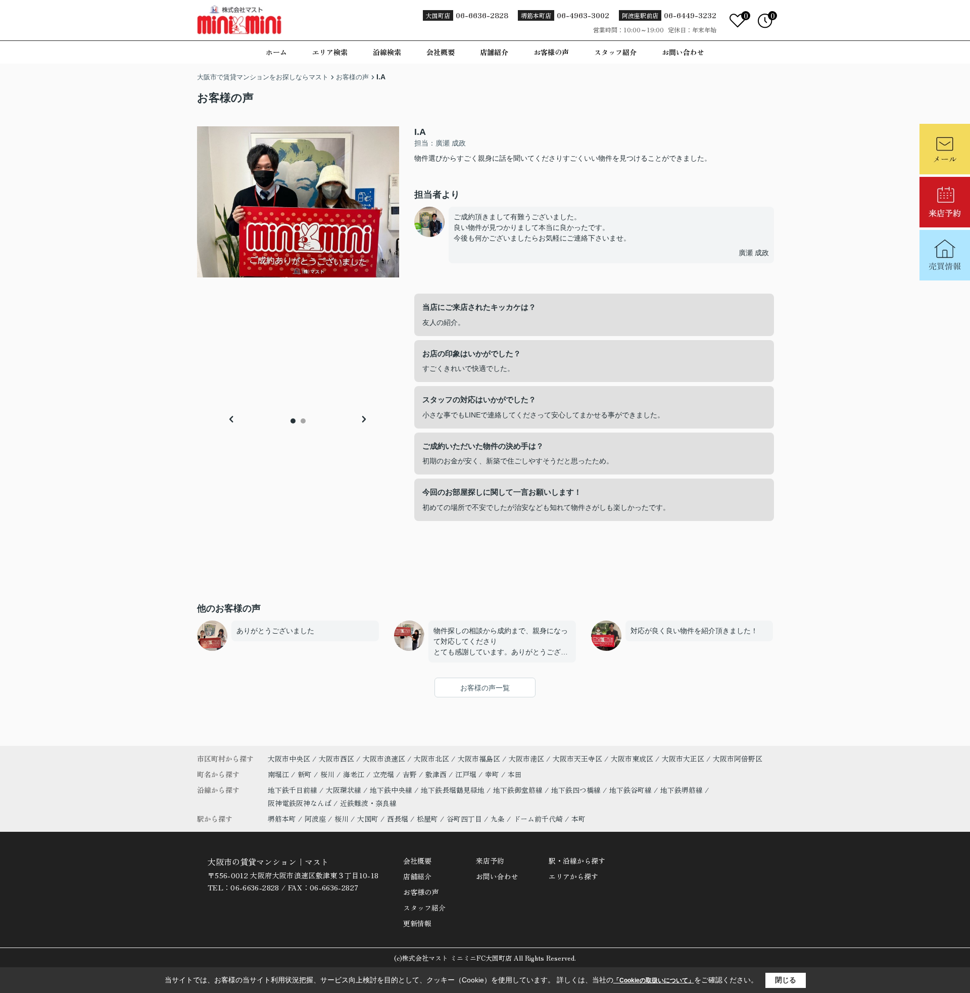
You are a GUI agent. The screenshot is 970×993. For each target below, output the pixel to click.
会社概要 (440, 52)
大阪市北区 (431, 758)
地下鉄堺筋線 (682, 790)
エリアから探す (573, 876)
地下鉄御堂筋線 (519, 790)
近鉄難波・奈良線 (368, 803)
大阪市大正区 (683, 758)
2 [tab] (303, 420)
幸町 (493, 774)
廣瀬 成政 (754, 253)
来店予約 (490, 861)
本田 (515, 774)
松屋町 (427, 819)
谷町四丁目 (464, 819)
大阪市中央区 (289, 758)
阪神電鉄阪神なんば (300, 803)
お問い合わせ (683, 52)
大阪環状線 (344, 790)
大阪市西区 (336, 758)
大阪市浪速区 (384, 758)
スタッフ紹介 (615, 52)
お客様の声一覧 (485, 688)
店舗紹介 (494, 52)
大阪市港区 (526, 758)
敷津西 (437, 774)
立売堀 (384, 774)
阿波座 (315, 819)
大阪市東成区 (632, 758)
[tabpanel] (298, 201)
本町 (578, 819)
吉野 (411, 774)
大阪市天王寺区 (577, 758)
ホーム (276, 52)
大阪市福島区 (479, 758)
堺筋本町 (282, 819)
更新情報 (417, 923)
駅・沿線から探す (577, 861)
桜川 (328, 774)
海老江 (354, 774)
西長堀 (397, 819)
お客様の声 (551, 52)
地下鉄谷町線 (631, 790)
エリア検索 (330, 52)
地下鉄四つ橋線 (577, 790)
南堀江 (279, 774)
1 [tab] (293, 420)
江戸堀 (466, 774)
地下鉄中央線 (392, 790)
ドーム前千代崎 (538, 819)
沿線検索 (387, 52)
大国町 (367, 819)
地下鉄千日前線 (293, 790)
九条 (498, 819)
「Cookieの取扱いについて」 (653, 980)
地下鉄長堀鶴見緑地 (454, 790)
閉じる (785, 980)
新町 (306, 774)
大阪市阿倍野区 (737, 758)
